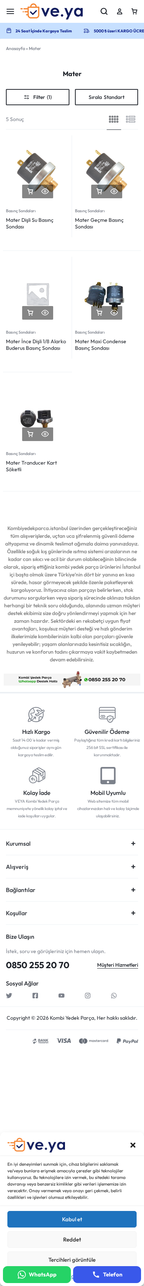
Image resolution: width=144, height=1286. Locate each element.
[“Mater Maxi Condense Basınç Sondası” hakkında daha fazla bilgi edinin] (99, 313)
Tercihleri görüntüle (72, 1259)
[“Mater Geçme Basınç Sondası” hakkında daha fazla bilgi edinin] (99, 191)
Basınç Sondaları (21, 210)
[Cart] (134, 11)
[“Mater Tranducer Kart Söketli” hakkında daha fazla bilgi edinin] (30, 434)
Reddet (72, 1239)
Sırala (106, 97)
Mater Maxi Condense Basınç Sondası (100, 344)
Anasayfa (15, 48)
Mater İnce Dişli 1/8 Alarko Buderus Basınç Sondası (36, 344)
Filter (42, 97)
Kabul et (72, 1219)
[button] (133, 1145)
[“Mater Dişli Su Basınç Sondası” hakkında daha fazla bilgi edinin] (30, 191)
